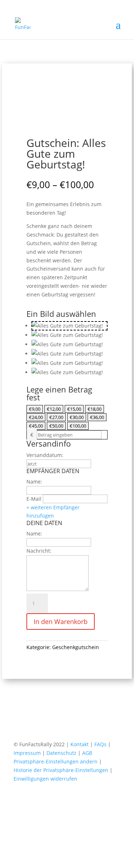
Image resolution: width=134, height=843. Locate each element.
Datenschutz (62, 752)
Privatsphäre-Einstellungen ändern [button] (56, 761)
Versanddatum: (44, 455)
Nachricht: (38, 550)
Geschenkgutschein (75, 647)
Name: (34, 481)
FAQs (101, 744)
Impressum (28, 752)
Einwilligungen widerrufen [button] (45, 778)
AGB (87, 752)
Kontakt (80, 744)
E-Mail (33, 498)
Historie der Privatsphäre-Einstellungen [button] (61, 770)
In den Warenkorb (61, 621)
